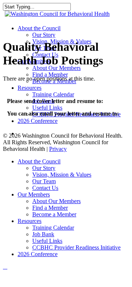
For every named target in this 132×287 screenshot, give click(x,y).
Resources (29, 221)
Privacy (58, 149)
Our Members (34, 194)
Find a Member (50, 208)
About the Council (39, 161)
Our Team (44, 181)
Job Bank (43, 234)
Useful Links (47, 241)
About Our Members (56, 201)
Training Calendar (53, 227)
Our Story (43, 168)
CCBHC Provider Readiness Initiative (76, 247)
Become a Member (54, 214)
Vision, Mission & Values (61, 174)
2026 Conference (38, 254)
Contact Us (45, 188)
